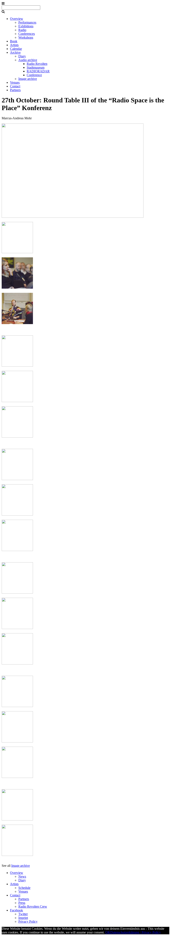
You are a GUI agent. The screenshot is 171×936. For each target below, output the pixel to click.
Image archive (27, 79)
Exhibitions (25, 26)
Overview (16, 18)
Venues (15, 82)
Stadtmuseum (35, 67)
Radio (22, 30)
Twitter (23, 914)
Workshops (25, 37)
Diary (22, 56)
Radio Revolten (37, 63)
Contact (15, 86)
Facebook (16, 910)
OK (107, 932)
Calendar (16, 48)
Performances (27, 22)
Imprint (23, 918)
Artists (14, 45)
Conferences (26, 33)
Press (21, 903)
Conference (34, 75)
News (22, 876)
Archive (15, 52)
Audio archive (27, 60)
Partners (15, 90)
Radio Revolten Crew (32, 906)
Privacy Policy (28, 921)
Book (13, 41)
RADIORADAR (38, 71)
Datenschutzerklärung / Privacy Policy (135, 932)
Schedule (24, 887)
